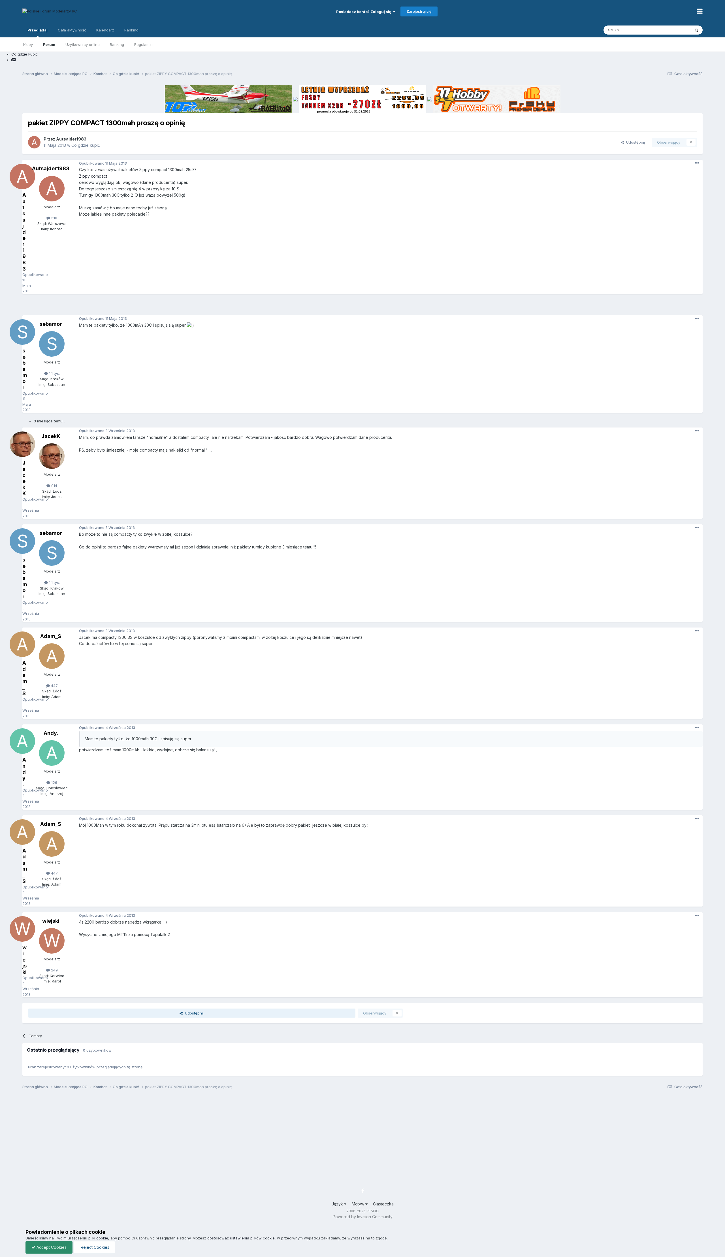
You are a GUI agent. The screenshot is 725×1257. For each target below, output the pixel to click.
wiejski (50, 921)
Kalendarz (105, 30)
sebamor (51, 324)
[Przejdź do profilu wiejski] (52, 941)
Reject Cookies (94, 1247)
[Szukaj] (696, 30)
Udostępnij (634, 142)
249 (54, 970)
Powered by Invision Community (363, 1216)
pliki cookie (98, 1238)
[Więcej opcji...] (697, 163)
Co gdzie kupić (85, 145)
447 (54, 685)
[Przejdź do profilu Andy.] (52, 753)
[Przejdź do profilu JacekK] (52, 456)
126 (53, 782)
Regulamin (143, 44)
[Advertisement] (362, 307)
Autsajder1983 (71, 139)
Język (338, 1203)
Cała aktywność (72, 30)
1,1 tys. (54, 373)
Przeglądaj (37, 30)
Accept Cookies (51, 1247)
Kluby (28, 44)
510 (53, 218)
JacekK (50, 436)
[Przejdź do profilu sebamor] (52, 344)
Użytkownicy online (82, 44)
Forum (49, 44)
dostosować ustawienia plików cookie (241, 1238)
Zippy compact (93, 176)
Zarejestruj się (419, 11)
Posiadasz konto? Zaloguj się (364, 11)
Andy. (51, 733)
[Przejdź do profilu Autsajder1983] (34, 142)
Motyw (358, 1203)
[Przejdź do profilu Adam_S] (52, 656)
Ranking (117, 44)
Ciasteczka (383, 1203)
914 (53, 485)
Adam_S (50, 636)
